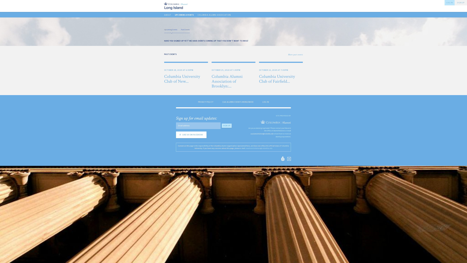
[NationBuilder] (284, 158)
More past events (295, 54)
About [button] (167, 15)
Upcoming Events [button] (184, 15)
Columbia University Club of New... (182, 79)
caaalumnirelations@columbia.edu (261, 134)
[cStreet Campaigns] (289, 158)
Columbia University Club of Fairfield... (277, 79)
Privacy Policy (205, 102)
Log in (449, 3)
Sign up (461, 3)
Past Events (185, 30)
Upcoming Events (170, 30)
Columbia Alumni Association (214, 15)
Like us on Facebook (192, 135)
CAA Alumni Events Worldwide (238, 102)
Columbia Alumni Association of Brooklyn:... (227, 81)
